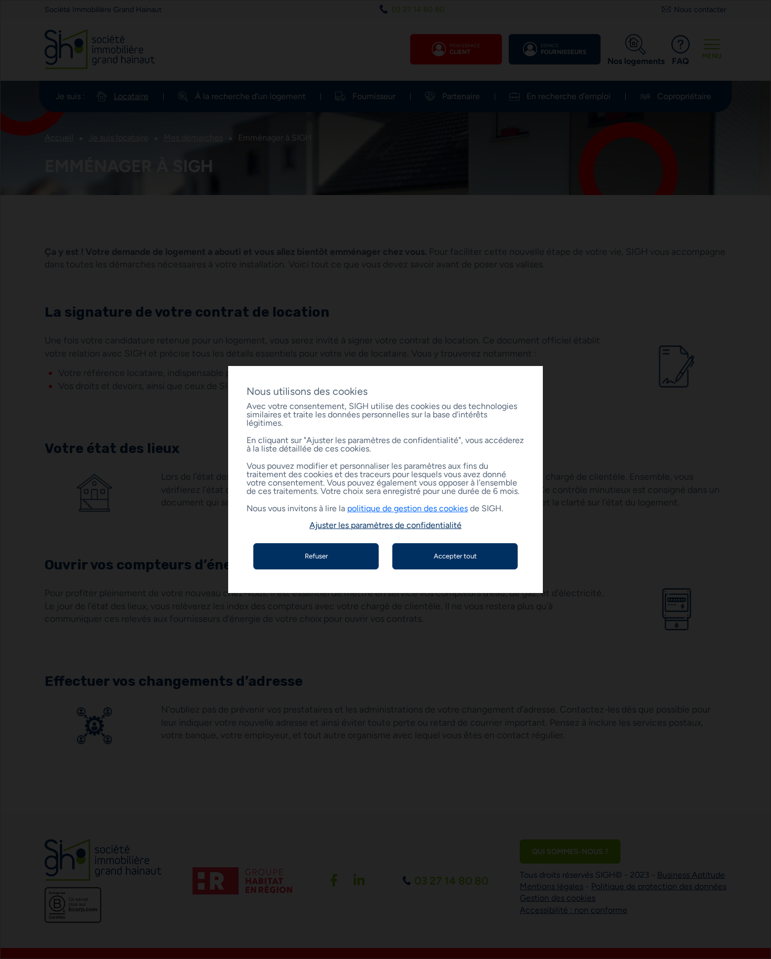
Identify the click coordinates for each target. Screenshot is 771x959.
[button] (385, 525)
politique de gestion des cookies (407, 508)
